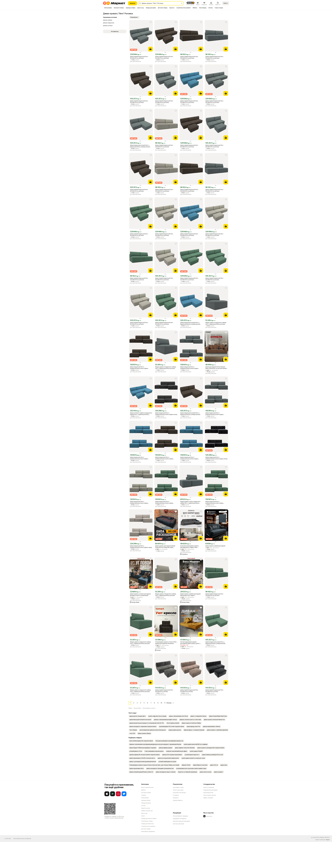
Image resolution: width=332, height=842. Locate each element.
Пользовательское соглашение (22, 838)
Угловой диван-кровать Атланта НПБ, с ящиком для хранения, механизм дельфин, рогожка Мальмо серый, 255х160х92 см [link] (166, 642)
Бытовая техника (146, 792)
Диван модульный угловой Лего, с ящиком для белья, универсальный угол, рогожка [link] (140, 146)
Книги (143, 816)
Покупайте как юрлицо (179, 792)
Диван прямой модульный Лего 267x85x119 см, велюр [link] (164, 690)
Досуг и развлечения (147, 787)
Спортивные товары (147, 821)
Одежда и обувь (145, 800)
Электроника (145, 797)
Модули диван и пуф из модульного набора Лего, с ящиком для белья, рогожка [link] (190, 502)
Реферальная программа (210, 790)
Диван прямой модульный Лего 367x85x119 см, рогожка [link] (139, 57)
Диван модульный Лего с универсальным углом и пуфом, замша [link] (141, 546)
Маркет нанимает (208, 797)
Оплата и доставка (178, 790)
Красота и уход (145, 808)
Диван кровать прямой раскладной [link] (215, 546)
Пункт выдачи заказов (209, 795)
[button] (134, 17)
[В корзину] (150, 49)
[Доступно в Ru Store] (124, 795)
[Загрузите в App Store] (106, 795)
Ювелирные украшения (148, 831)
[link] (137, 716)
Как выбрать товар (178, 787)
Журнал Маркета (178, 800)
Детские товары (146, 829)
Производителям (208, 792)
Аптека (143, 805)
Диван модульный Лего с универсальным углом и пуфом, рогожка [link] (139, 367)
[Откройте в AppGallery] (118, 795)
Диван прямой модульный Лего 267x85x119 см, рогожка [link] (139, 101)
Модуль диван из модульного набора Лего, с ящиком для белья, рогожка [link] (215, 323)
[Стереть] (181, 3)
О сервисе (176, 795)
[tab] (108, 8)
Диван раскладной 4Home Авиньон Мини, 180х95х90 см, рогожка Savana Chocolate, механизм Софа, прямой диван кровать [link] (216, 367)
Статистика (7, 838)
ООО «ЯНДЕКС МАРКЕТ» (323, 837)
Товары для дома (146, 803)
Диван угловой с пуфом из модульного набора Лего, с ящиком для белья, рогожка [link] (141, 413)
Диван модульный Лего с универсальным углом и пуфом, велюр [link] (166, 413)
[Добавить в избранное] (150, 22)
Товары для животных (147, 823)
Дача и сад (144, 813)
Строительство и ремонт (148, 826)
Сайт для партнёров (178, 823)
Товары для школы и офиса (148, 818)
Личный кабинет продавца (180, 816)
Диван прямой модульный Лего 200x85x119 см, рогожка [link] (189, 57)
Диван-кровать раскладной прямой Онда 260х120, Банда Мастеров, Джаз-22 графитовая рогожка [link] (165, 546)
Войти (226, 3)
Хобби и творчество (147, 810)
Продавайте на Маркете (179, 818)
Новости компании (208, 787)
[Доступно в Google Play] (112, 795)
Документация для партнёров (181, 821)
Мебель (143, 790)
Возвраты (175, 797)
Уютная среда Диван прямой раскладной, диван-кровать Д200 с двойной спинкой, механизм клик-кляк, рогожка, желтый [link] (191, 642)
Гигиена (143, 795)
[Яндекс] (328, 839)
